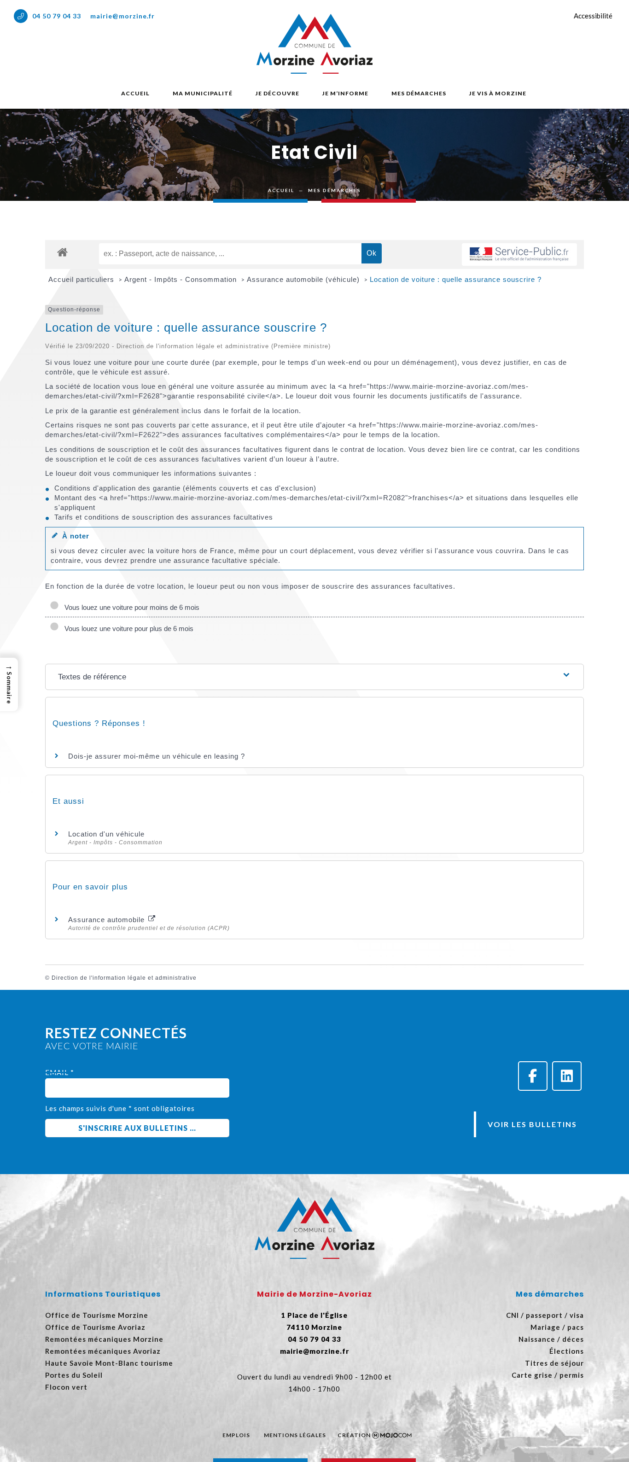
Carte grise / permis (548, 1375)
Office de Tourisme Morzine (96, 1315)
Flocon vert (66, 1387)
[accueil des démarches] (62, 251)
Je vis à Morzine (497, 93)
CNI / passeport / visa (545, 1315)
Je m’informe (345, 93)
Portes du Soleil (74, 1375)
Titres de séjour (554, 1363)
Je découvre (277, 93)
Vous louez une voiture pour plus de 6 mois (127, 628)
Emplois (236, 1435)
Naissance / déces (551, 1339)
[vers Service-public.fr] (519, 254)
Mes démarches (418, 93)
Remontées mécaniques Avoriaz (103, 1351)
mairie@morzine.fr (122, 16)
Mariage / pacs (557, 1327)
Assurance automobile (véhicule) (304, 279)
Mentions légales (295, 1435)
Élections (566, 1351)
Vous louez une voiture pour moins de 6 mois (130, 607)
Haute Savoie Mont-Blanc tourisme (109, 1363)
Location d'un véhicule (106, 834)
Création (354, 1435)
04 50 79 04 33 (56, 16)
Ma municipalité (203, 93)
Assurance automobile (107, 920)
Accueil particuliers (82, 279)
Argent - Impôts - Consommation (181, 279)
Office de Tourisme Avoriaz (95, 1327)
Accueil (135, 93)
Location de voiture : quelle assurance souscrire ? (456, 279)
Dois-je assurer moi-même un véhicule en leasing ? (156, 756)
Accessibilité (593, 16)
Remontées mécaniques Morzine (104, 1339)
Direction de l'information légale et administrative (124, 978)
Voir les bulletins (532, 1124)
